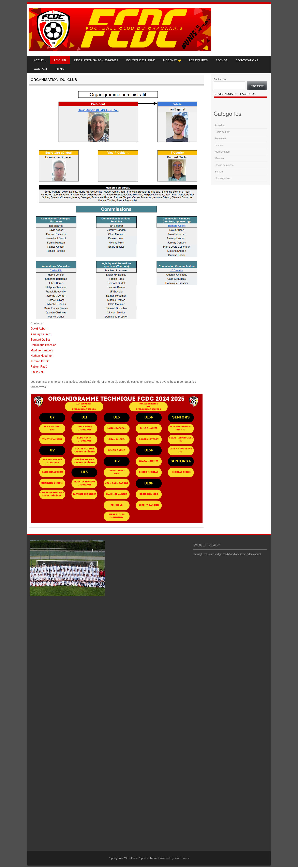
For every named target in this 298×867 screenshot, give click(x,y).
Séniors (219, 171)
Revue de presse (224, 165)
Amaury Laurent (41, 334)
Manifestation (222, 151)
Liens (60, 68)
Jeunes (219, 145)
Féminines (220, 138)
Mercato (219, 158)
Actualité (219, 125)
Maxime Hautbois (42, 350)
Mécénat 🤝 (172, 60)
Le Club (60, 60)
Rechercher (220, 79)
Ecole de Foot (222, 131)
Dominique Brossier (43, 345)
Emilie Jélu (37, 372)
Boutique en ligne (140, 60)
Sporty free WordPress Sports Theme (133, 858)
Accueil (40, 60)
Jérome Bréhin (40, 361)
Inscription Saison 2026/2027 (96, 60)
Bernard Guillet (40, 339)
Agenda (221, 60)
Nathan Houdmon (42, 355)
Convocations (247, 60)
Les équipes (198, 60)
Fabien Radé (39, 366)
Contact (40, 68)
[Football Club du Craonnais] (120, 50)
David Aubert (39, 328)
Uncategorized (223, 178)
